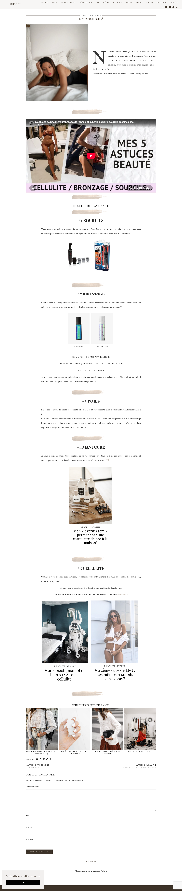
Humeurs (162, 2)
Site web (29, 839)
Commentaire (32, 786)
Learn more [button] (35, 876)
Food (139, 2)
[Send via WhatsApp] (50, 759)
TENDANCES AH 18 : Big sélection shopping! (106, 752)
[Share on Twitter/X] (44, 759)
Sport (129, 2)
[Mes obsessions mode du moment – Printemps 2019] (42, 729)
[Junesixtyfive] (15, 4)
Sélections (86, 2)
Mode (54, 2)
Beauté (150, 2)
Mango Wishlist (37, 766)
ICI (107, 460)
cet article (123, 594)
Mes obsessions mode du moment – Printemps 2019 (41, 752)
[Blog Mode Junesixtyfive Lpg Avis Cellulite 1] (65, 682)
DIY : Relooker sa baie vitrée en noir (137, 766)
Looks (44, 2)
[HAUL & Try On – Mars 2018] (140, 729)
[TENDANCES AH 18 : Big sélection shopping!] (107, 729)
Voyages (117, 2)
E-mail (29, 827)
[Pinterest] (166, 7)
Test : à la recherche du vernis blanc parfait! (73, 752)
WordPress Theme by (168, 888)
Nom (28, 815)
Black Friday (68, 2)
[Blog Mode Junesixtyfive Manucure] (90, 545)
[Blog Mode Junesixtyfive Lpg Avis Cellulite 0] (115, 682)
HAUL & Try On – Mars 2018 (139, 751)
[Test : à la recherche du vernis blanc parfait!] (74, 729)
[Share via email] (37, 759)
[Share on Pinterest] (47, 759)
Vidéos (175, 2)
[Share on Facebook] (40, 759)
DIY (97, 2)
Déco (106, 2)
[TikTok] (173, 7)
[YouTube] (170, 7)
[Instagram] (163, 7)
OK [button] (23, 883)
